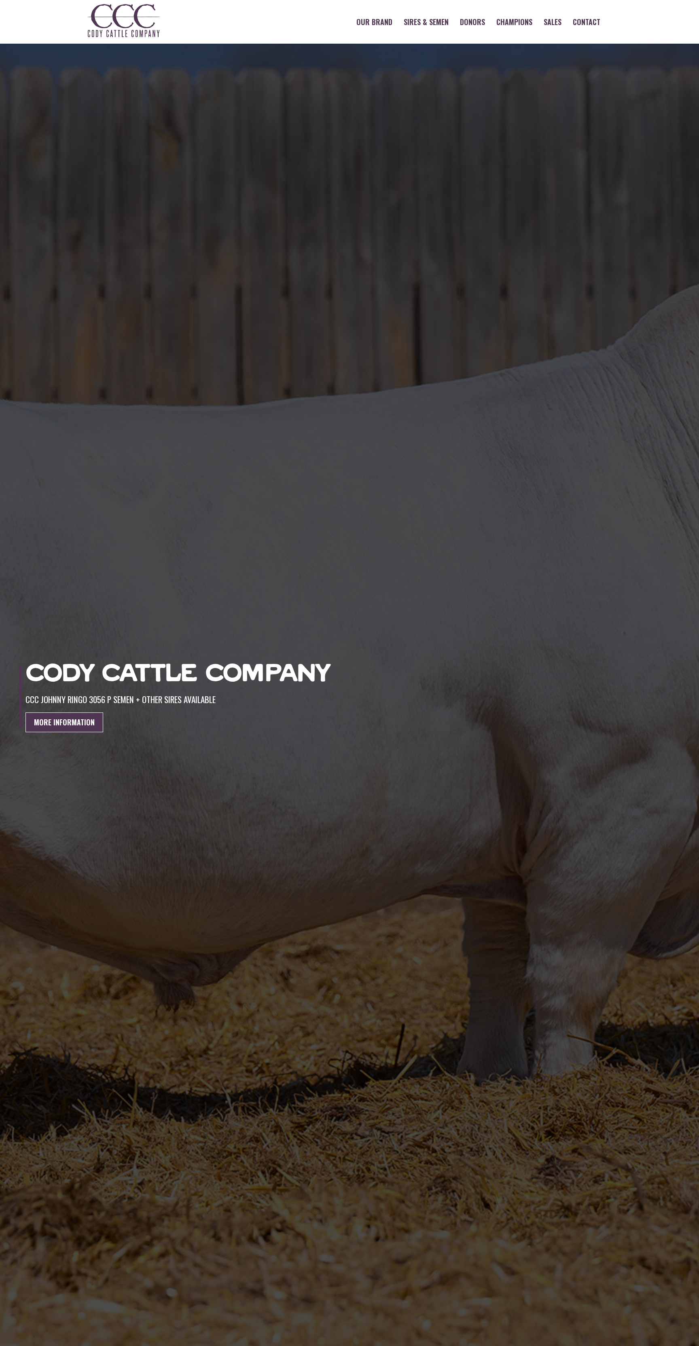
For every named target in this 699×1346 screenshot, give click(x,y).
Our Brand (374, 22)
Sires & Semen (426, 22)
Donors (472, 22)
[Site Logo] (123, 22)
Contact (586, 22)
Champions (514, 22)
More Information (64, 722)
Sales (552, 22)
